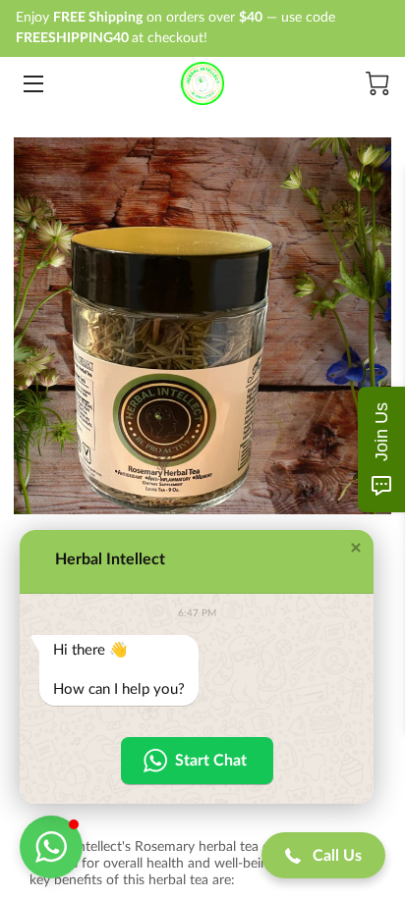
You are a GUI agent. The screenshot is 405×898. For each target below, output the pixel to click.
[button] (356, 547)
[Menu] (32, 84)
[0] (377, 83)
